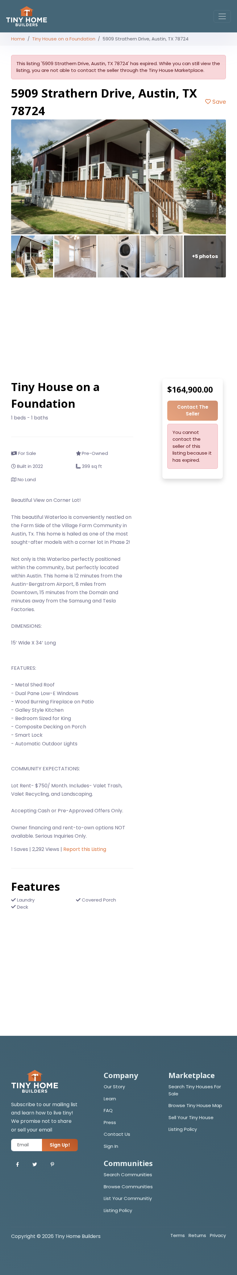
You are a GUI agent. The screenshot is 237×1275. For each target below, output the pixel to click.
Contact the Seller (192, 410)
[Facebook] (17, 1164)
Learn (110, 1098)
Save (218, 102)
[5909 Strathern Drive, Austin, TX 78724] (118, 176)
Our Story (114, 1086)
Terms (177, 1235)
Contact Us (117, 1134)
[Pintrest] (52, 1164)
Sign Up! (60, 1145)
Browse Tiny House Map (195, 1105)
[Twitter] (34, 1164)
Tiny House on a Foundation (63, 38)
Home (18, 38)
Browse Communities (128, 1186)
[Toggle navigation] (222, 16)
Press (110, 1122)
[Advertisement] (118, 328)
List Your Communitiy (128, 1198)
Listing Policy (182, 1129)
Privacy (218, 1235)
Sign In (111, 1146)
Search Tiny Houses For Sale (194, 1090)
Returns (197, 1235)
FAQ (108, 1110)
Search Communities (128, 1174)
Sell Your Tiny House (191, 1117)
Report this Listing (84, 849)
